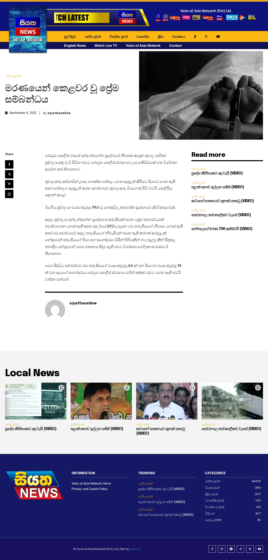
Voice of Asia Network (143, 45)
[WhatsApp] (9, 194)
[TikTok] (240, 549)
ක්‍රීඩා (161, 36)
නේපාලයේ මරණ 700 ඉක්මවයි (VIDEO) (221, 229)
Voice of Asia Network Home (91, 483)
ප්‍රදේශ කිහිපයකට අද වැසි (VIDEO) (217, 173)
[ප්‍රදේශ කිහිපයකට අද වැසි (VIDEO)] (35, 401)
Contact (175, 45)
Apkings (135, 549)
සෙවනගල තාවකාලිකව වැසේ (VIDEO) (221, 215)
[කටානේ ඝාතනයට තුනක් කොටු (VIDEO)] (166, 401)
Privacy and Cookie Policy (90, 488)
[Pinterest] (9, 184)
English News (75, 45)
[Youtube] (259, 549)
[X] (9, 174)
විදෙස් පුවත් (198, 224)
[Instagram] (221, 549)
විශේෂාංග (179, 36)
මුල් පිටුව (70, 36)
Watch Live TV (105, 45)
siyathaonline (59, 113)
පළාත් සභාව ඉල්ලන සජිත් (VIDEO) (217, 187)
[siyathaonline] (55, 310)
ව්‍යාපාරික (143, 36)
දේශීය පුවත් (93, 36)
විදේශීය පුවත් (119, 36)
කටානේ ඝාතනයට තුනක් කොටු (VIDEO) (222, 201)
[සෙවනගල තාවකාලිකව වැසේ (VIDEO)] (232, 401)
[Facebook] (9, 164)
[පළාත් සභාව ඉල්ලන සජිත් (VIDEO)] (101, 401)
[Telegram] (231, 549)
